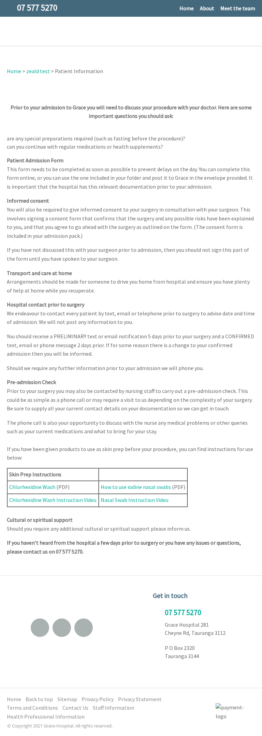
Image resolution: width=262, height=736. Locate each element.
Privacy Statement (140, 699)
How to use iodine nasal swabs (136, 486)
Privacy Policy (98, 699)
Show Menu (11, 31)
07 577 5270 (183, 612)
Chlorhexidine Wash (32, 486)
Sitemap (67, 699)
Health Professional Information (46, 716)
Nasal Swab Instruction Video (135, 499)
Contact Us (75, 707)
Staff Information (113, 707)
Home (186, 8)
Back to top (39, 699)
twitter (83, 627)
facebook (62, 627)
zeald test (38, 71)
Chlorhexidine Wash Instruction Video (53, 499)
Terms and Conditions (32, 707)
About (207, 8)
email (40, 627)
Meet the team (237, 8)
